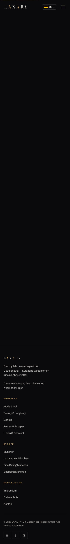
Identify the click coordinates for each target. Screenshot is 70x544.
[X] (24, 535)
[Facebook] (15, 535)
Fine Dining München (16, 465)
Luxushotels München (16, 458)
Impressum (10, 490)
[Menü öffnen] (62, 7)
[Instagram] (7, 535)
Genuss (8, 419)
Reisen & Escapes (14, 426)
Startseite (11, 32)
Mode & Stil (10, 406)
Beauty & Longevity (15, 413)
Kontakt (8, 503)
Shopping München (15, 471)
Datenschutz (11, 497)
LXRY (16, 7)
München (9, 451)
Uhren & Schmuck (14, 433)
